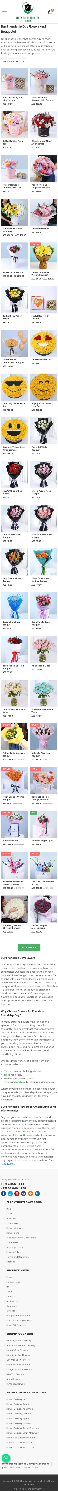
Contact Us (12, 1223)
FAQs (9, 1213)
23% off (6, 768)
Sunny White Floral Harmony (12, 230)
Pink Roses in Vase (40, 665)
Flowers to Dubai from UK (19, 1442)
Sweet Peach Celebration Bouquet (13, 361)
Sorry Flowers (13, 1379)
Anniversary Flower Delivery (20, 1345)
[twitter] (10, 1193)
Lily (7, 1286)
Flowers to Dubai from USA (20, 1447)
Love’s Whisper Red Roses (12, 492)
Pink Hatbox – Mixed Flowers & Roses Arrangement (13, 884)
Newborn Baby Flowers (18, 1364)
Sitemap (10, 1261)
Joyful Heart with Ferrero (40, 317)
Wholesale (12, 1242)
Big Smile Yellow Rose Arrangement (14, 448)
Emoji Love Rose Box (41, 359)
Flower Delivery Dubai (17, 1404)
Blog (8, 1208)
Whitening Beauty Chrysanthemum (12, 926)
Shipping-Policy (14, 1247)
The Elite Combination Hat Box (42, 883)
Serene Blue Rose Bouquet (11, 623)
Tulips (9, 1291)
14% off (6, 853)
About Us (11, 1218)
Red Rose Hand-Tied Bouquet (13, 667)
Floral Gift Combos (16, 1325)
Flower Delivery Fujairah (18, 1423)
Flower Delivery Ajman (17, 1418)
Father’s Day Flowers (17, 1350)
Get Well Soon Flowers (18, 1359)
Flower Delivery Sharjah (18, 1413)
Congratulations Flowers (19, 1369)
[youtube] (23, 1193)
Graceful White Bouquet (39, 448)
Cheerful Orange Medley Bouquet (40, 579)
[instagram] (16, 1193)
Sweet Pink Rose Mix (13, 272)
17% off (35, 725)
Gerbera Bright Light (42, 840)
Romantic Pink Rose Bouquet (41, 536)
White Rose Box (10, 840)
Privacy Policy (13, 1252)
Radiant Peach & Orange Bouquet (40, 798)
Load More (29, 947)
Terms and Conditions (17, 1256)
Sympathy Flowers (15, 1383)
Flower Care (12, 1232)
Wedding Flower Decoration (21, 1237)
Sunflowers (12, 1301)
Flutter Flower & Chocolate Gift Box (12, 186)
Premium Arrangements (19, 1320)
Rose (9, 1277)
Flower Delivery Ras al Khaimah (22, 1428)
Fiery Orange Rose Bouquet (12, 579)
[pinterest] (30, 1193)
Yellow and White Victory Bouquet (40, 273)
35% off (35, 244)
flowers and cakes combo (39, 1135)
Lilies (7, 1074)
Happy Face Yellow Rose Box (41, 405)
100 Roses (11, 1310)
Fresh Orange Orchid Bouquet (13, 798)
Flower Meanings (15, 1228)
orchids (20, 1082)
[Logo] (27, 12)
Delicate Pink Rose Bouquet (40, 754)
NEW (33, 812)
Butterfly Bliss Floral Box (13, 142)
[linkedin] (37, 1193)
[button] (4, 11)
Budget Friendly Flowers (18, 1315)
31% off (6, 725)
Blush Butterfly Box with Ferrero (12, 99)
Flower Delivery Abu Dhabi (20, 1408)
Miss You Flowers (15, 1374)
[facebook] (3, 1193)
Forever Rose (13, 1281)
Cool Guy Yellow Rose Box (14, 405)
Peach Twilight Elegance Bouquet (41, 186)
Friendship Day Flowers (18, 1355)
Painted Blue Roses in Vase (42, 711)
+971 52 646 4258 (13, 1188)
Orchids (10, 1296)
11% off (34, 853)
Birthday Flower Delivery (18, 1340)
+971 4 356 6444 (12, 1184)
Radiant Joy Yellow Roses (12, 317)
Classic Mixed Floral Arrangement (41, 142)
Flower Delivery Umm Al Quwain (22, 1432)
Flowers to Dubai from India (20, 1437)
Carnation (11, 1306)
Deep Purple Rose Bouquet (40, 623)
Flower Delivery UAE (16, 1399)
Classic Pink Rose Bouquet (11, 536)
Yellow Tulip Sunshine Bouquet (14, 754)
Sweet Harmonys (40, 228)
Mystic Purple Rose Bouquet (41, 492)
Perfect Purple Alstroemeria (39, 926)
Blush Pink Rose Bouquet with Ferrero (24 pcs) (42, 100)
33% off (6, 812)
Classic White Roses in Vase (14, 711)
